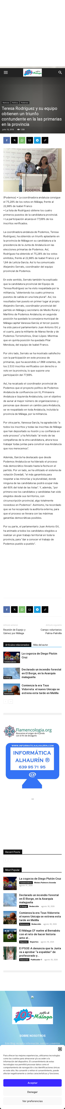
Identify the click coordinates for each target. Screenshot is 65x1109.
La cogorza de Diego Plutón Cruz (40, 878)
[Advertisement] (32, 34)
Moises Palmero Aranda (45, 882)
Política (15, 102)
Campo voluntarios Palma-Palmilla (51, 631)
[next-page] (11, 701)
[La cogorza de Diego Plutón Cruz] (11, 657)
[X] (14, 140)
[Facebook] (6, 140)
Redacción (34, 906)
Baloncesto (8, 693)
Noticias (6, 102)
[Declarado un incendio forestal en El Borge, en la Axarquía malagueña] (11, 673)
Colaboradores (10, 661)
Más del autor (40, 645)
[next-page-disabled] (11, 860)
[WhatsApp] (22, 140)
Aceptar (33, 1082)
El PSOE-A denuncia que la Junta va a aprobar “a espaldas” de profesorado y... (40, 952)
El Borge (7, 677)
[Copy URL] (45, 140)
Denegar (32, 1092)
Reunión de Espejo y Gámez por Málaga (14, 631)
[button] (60, 1049)
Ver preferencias (32, 1101)
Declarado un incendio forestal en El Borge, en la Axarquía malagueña (41, 673)
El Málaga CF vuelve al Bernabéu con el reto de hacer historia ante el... (39, 934)
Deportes (24, 942)
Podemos (24, 102)
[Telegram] (37, 140)
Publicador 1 (36, 959)
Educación (24, 959)
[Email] (29, 140)
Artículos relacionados (17, 645)
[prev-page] (5, 701)
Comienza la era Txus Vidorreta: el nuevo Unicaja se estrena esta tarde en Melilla (41, 689)
